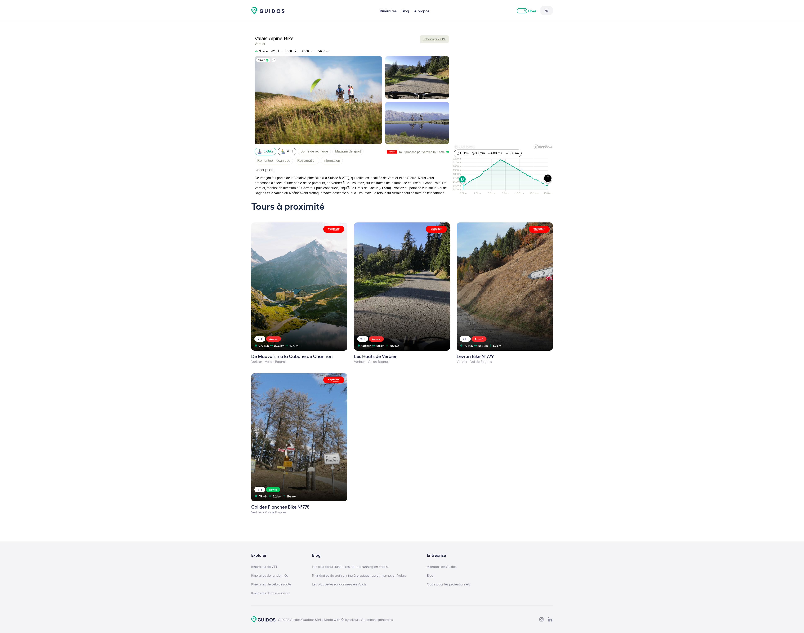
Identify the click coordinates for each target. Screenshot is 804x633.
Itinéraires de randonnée (269, 575)
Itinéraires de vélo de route (271, 584)
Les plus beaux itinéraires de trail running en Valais (350, 566)
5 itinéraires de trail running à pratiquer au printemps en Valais (359, 575)
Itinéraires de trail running (270, 592)
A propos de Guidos (441, 566)
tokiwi (353, 619)
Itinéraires (388, 10)
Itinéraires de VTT (264, 566)
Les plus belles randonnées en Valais (339, 584)
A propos (421, 10)
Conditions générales (377, 619)
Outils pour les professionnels (448, 584)
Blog (405, 10)
